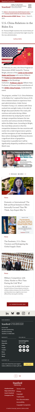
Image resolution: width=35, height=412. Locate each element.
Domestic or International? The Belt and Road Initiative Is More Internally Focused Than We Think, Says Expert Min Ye (17, 195)
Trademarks (20, 397)
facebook (28, 313)
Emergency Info (9, 395)
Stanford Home (9, 388)
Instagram (20, 350)
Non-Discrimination (23, 399)
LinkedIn (23, 350)
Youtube (27, 346)
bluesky (12, 313)
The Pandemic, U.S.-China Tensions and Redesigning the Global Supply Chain (17, 233)
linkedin (7, 313)
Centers (4, 350)
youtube (18, 313)
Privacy (19, 391)
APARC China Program (12, 88)
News (3, 352)
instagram (23, 313)
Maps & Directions (10, 391)
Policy (3, 345)
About (3, 356)
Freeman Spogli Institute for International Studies (18, 13)
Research (4, 341)
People (4, 347)
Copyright (20, 394)
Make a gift (28, 364)
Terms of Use (21, 389)
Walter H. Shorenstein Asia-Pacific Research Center (17, 12)
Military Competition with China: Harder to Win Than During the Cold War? (17, 275)
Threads (27, 350)
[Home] (14, 6)
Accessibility (20, 402)
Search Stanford (9, 393)
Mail (20, 346)
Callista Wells (17, 39)
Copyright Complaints (23, 405)
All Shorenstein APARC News (11, 16)
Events (3, 354)
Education (4, 343)
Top (20, 376)
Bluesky (23, 346)
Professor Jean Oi (16, 83)
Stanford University (8, 1)
